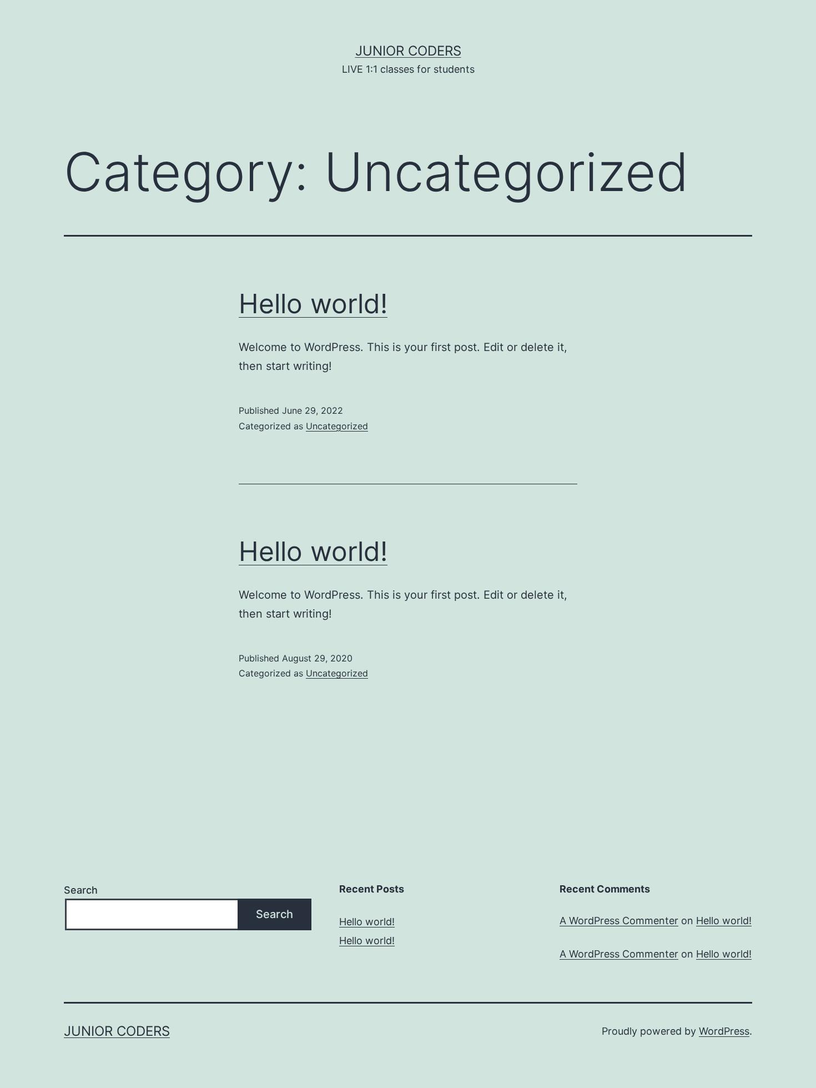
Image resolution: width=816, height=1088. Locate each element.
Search (81, 890)
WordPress (724, 1031)
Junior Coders (408, 51)
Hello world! (313, 303)
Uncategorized (337, 426)
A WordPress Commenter (619, 920)
